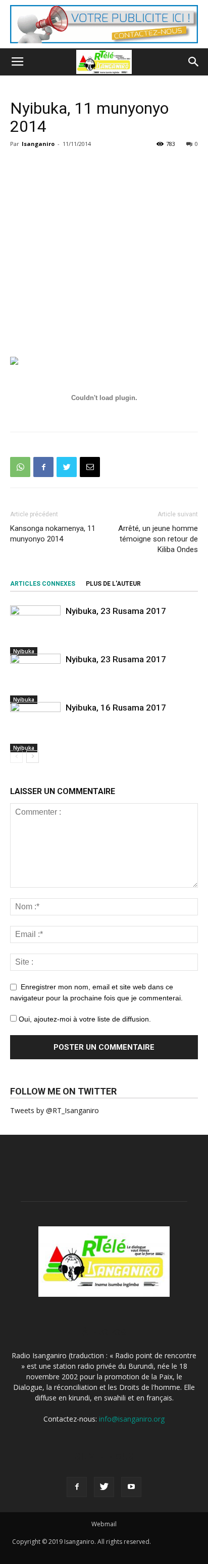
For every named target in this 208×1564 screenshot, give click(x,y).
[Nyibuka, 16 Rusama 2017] (35, 727)
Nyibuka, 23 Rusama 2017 (116, 611)
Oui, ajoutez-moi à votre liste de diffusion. (84, 1019)
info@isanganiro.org (132, 1419)
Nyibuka (23, 651)
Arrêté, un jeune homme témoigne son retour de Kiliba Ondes (158, 539)
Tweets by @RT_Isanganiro (54, 1110)
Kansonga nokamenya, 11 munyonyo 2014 (52, 533)
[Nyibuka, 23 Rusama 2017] (35, 630)
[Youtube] (131, 1487)
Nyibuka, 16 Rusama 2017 (116, 707)
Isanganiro (38, 143)
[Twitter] (104, 1487)
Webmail (104, 1524)
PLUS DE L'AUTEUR (113, 583)
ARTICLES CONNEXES (42, 583)
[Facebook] (77, 1487)
